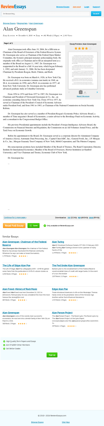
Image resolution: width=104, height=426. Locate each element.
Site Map (66, 422)
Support (96, 7)
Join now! (77, 7)
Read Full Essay (14, 225)
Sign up (52, 355)
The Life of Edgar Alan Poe (16, 265)
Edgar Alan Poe (60, 289)
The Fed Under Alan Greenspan (68, 265)
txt (69, 217)
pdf (79, 217)
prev (68, 92)
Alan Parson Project (62, 312)
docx (91, 217)
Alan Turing (58, 241)
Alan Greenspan (10, 312)
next (97, 92)
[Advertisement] (52, 186)
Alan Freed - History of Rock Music (19, 289)
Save (35, 225)
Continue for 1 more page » (15, 217)
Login (86, 7)
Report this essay (83, 96)
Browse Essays (62, 7)
